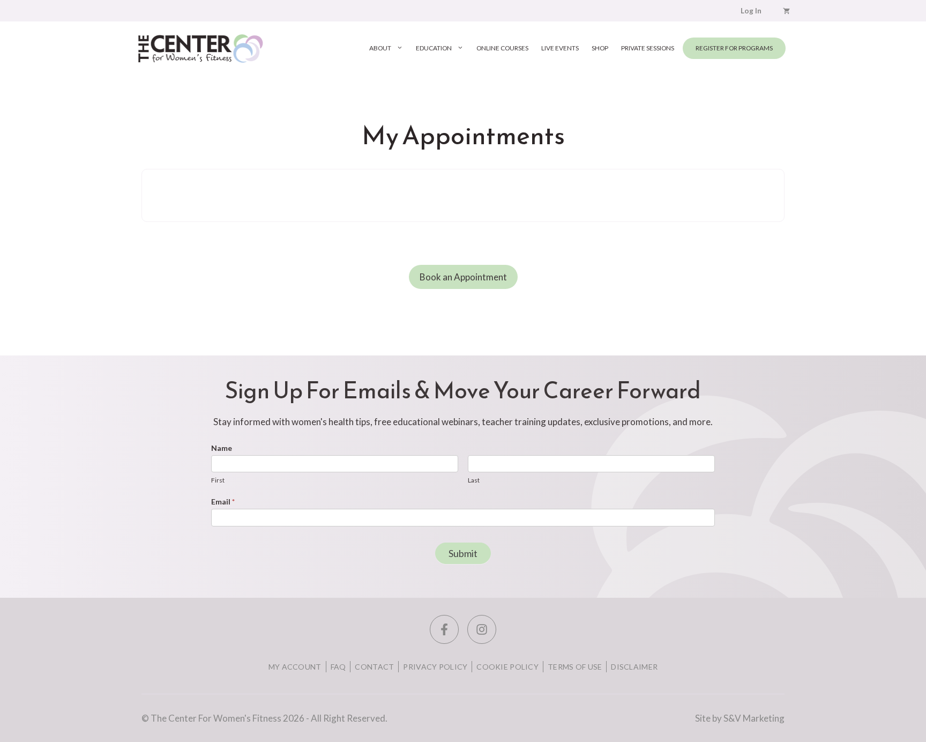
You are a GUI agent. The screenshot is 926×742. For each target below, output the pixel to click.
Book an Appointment (463, 277)
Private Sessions (647, 48)
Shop (600, 48)
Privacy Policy (435, 666)
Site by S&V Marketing (740, 718)
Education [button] (434, 48)
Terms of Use (575, 666)
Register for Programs (734, 48)
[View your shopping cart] (786, 10)
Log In (751, 10)
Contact (374, 666)
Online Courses (502, 48)
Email (223, 501)
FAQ (338, 666)
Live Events (560, 48)
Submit (463, 553)
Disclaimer (634, 666)
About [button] (380, 48)
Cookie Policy (507, 666)
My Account (295, 666)
